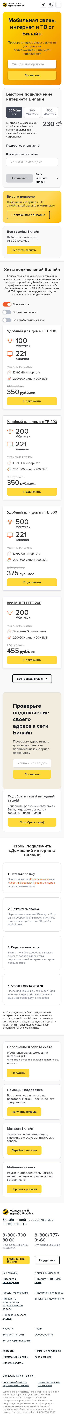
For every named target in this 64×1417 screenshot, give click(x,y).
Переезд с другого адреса (14, 1316)
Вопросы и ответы (14, 1334)
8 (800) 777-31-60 (47, 1238)
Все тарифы (10, 1273)
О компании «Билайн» (15, 1357)
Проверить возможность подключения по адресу (13, 1304)
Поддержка (47, 1260)
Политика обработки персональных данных (16, 1384)
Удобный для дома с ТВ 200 (32, 422)
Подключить (19, 178)
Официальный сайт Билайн (18, 1375)
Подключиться (39, 879)
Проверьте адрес (44, 882)
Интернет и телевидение (11, 1280)
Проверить (32, 774)
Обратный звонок (20, 882)
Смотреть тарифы (24, 250)
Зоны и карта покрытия (17, 1340)
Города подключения (16, 1292)
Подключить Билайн (16, 1260)
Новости (8, 1328)
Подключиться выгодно (28, 215)
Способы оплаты (13, 1363)
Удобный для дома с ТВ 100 (31, 331)
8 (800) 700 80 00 (14, 1238)
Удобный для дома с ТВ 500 (32, 512)
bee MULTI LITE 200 (24, 603)
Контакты (8, 1351)
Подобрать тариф (32, 822)
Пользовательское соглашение (49, 1384)
